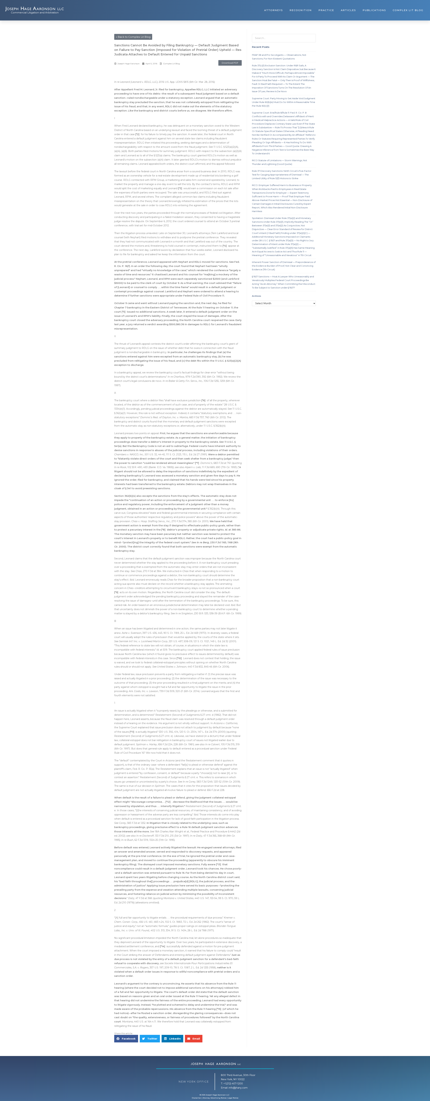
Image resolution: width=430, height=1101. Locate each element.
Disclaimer (196, 1098)
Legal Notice (233, 1098)
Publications (374, 10)
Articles (348, 10)
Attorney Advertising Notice (214, 1098)
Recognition (301, 10)
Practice (326, 10)
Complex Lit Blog (408, 10)
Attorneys (273, 10)
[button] (230, 63)
